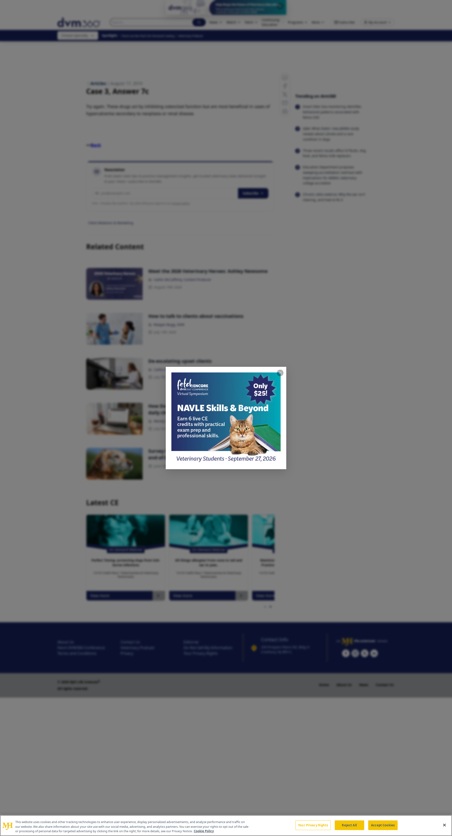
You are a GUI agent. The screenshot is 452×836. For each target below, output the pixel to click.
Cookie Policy (204, 831)
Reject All (349, 825)
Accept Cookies (383, 825)
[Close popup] (280, 373)
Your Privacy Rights (313, 825)
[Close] (444, 825)
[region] (226, 825)
